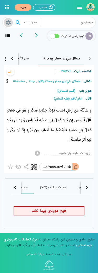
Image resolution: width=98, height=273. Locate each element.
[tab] (61, 58)
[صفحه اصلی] (90, 7)
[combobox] (67, 22)
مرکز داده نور (35, 254)
